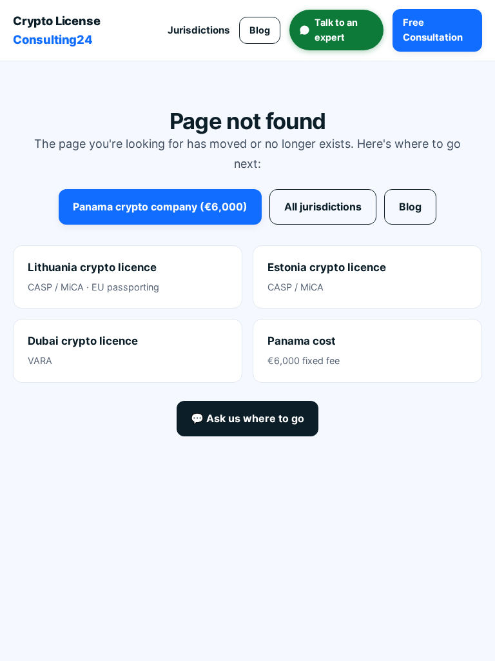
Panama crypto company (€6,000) (160, 206)
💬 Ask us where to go (247, 418)
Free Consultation (433, 30)
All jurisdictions (323, 206)
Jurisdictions (199, 30)
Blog (259, 30)
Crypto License (56, 30)
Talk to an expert (336, 29)
